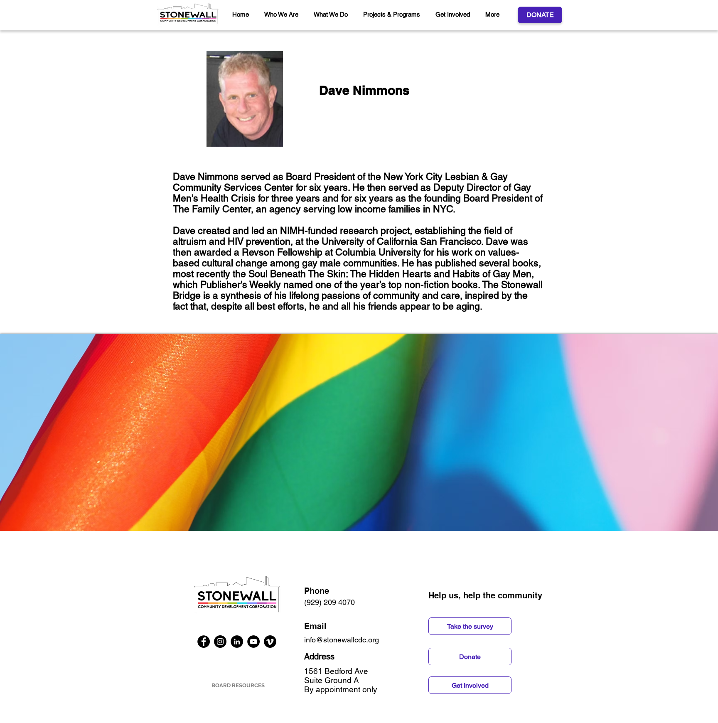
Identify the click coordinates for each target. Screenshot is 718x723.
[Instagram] (220, 641)
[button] (282, 14)
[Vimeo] (270, 641)
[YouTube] (253, 641)
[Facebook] (203, 641)
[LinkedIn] (237, 641)
